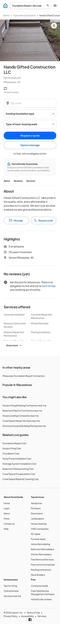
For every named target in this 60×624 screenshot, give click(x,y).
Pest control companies (43, 564)
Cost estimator (11, 590)
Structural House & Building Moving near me (24, 425)
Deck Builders (38, 574)
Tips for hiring (10, 585)
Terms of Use (33, 612)
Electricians (37, 513)
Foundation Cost (10, 453)
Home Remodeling (40, 544)
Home (6, 15)
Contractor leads (39, 585)
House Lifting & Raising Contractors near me (24, 405)
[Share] (54, 26)
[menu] (5, 5)
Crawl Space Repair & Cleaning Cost (20, 479)
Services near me (12, 596)
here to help (49, 286)
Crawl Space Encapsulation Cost (18, 473)
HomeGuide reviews (41, 599)
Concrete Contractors (24, 15)
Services (30, 180)
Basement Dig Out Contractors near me (22, 410)
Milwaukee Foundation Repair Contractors (23, 375)
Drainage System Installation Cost (19, 463)
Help (6, 528)
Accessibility (27, 616)
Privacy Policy (11, 616)
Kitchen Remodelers (41, 554)
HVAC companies (39, 528)
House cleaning (38, 523)
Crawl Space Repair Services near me (21, 420)
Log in (7, 508)
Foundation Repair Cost (14, 443)
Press (6, 518)
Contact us (9, 523)
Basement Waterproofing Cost (18, 468)
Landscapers (37, 518)
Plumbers (36, 508)
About (7, 180)
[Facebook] (30, 620)
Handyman (36, 503)
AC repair (35, 533)
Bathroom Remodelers (42, 549)
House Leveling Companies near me (20, 415)
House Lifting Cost (11, 448)
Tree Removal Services (42, 559)
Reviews (18, 180)
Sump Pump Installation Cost (16, 458)
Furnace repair (38, 539)
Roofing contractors (41, 569)
